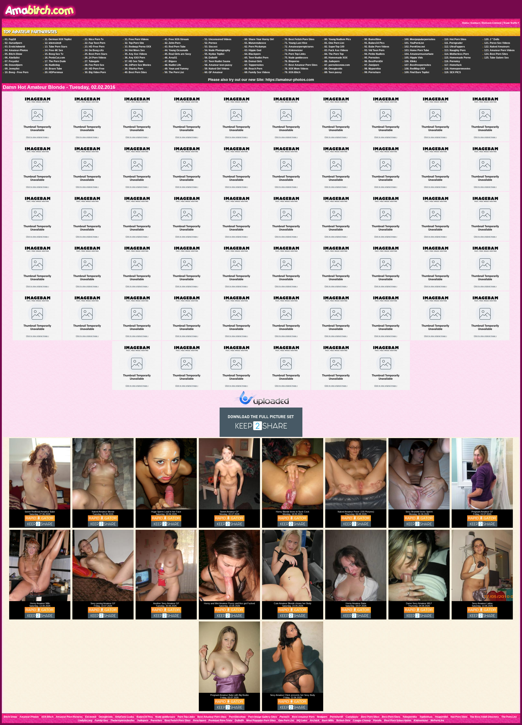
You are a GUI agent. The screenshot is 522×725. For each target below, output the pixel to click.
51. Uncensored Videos (218, 39)
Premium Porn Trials (220, 720)
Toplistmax (426, 716)
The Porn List (509, 716)
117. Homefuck (453, 65)
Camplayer (352, 716)
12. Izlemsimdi (53, 43)
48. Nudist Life (173, 65)
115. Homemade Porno (457, 57)
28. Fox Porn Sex (94, 65)
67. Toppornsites (254, 65)
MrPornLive (437, 720)
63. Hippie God (252, 50)
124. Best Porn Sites (496, 54)
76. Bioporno (291, 61)
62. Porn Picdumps (255, 46)
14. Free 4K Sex (54, 50)
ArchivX (314, 720)
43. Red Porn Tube (175, 46)
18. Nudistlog (52, 65)
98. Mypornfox (372, 68)
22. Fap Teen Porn (95, 43)
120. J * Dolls (491, 39)
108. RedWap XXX (414, 68)
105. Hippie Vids (413, 57)
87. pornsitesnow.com (337, 65)
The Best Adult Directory (484, 716)
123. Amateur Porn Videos (499, 50)
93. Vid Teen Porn (374, 50)
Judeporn (142, 720)
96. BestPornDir (373, 61)
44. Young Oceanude (176, 50)
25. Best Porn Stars (96, 54)
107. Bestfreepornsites (417, 65)
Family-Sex (101, 720)
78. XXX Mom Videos (296, 68)
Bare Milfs (328, 720)
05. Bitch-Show (13, 54)
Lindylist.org (85, 720)
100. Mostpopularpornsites (419, 39)
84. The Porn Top (334, 54)
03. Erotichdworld (15, 46)
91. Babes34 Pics (374, 43)
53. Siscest (211, 46)
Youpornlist (441, 716)
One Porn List (286, 720)
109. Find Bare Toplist (416, 72)
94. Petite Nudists (374, 54)
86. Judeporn (332, 61)
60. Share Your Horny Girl (259, 39)
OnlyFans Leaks (124, 716)
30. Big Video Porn (95, 72)
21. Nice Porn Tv (94, 39)
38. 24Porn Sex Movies (138, 65)
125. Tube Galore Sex (496, 57)
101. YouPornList (414, 43)
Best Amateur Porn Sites (211, 716)
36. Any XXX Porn (135, 57)
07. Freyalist (12, 61)
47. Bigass (171, 61)
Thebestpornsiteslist (122, 720)
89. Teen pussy (333, 72)
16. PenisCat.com (55, 57)
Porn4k (377, 720)
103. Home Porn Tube (416, 50)
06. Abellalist (12, 57)
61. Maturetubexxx (255, 43)
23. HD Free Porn (94, 46)
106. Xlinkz (410, 61)
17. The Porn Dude (55, 61)
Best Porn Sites (370, 716)
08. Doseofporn (13, 65)
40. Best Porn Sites (136, 72)
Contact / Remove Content (486, 23)
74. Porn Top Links (295, 54)
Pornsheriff (336, 716)
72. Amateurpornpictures (299, 46)
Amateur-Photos (29, 716)
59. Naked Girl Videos (217, 68)
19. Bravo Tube (53, 68)
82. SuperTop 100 (334, 46)
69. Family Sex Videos (257, 72)
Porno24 (284, 716)
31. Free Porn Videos (137, 39)
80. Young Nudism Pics (337, 39)
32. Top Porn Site (134, 43)
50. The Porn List (174, 72)
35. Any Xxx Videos (136, 54)
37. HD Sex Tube (134, 61)
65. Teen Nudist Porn (256, 57)
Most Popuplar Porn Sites (261, 720)
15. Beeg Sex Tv (54, 54)
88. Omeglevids (333, 68)
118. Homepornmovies (457, 68)
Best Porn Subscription (397, 720)
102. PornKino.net (414, 46)
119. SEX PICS (452, 72)
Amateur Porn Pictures (69, 716)
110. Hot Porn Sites (455, 39)
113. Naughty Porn (455, 50)
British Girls (343, 720)
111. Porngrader (453, 43)
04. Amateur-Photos (16, 50)
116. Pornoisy (452, 61)
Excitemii (90, 716)
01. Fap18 (10, 39)
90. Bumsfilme (372, 39)
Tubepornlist (410, 716)
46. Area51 (171, 57)
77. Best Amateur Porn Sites (300, 65)
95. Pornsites (372, 57)
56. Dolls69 (211, 57)
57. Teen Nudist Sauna (217, 61)
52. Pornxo (211, 43)
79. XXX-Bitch (292, 72)
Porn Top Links (186, 716)
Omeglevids (106, 716)
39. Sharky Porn (134, 68)
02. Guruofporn (13, 43)
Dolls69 (239, 720)
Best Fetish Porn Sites (177, 720)
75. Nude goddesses (296, 57)
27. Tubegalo (92, 61)
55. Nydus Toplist (214, 54)
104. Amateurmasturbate (419, 54)
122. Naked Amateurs (497, 46)
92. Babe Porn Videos (376, 46)
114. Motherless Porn (456, 54)
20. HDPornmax (54, 72)
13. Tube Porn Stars (56, 46)
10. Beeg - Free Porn (16, 72)
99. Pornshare (372, 72)
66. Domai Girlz (253, 61)
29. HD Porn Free (94, 68)
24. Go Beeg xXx (94, 50)
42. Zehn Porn (172, 43)
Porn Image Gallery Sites (262, 716)
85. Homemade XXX (335, 57)
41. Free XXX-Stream (177, 39)
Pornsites (156, 720)
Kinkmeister (421, 720)
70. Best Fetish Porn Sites (299, 39)
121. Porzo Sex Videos (497, 43)
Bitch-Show (10, 716)
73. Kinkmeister (293, 50)
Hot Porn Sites (459, 716)
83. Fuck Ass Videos (336, 50)
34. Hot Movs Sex (135, 50)
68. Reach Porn (253, 68)
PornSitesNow (237, 716)
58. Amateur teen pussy (218, 65)
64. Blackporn (252, 54)
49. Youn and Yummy (177, 68)
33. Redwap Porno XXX (138, 46)
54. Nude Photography (217, 50)
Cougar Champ (361, 720)
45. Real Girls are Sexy (178, 54)
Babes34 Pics (145, 716)
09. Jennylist (12, 68)
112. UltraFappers (454, 46)
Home (465, 23)
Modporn (322, 716)
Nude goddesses (165, 716)
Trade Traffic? (511, 23)
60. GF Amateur (214, 72)
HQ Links (302, 720)
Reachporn (199, 720)
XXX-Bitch (47, 716)
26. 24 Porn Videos (95, 57)
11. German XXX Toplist (58, 39)
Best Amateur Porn (303, 716)
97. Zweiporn (371, 65)
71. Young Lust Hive (295, 43)
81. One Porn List (334, 43)
